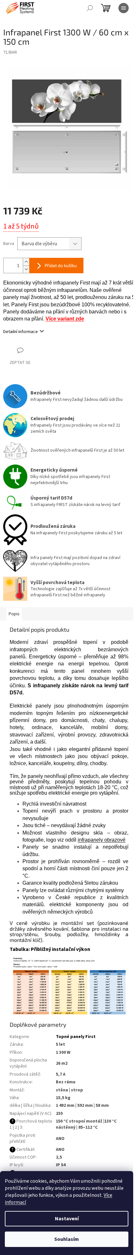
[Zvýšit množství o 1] (26, 262)
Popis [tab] (14, 614)
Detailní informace (20, 332)
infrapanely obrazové (101, 840)
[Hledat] (89, 8)
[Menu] (123, 8)
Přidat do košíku (61, 265)
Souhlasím (66, 1239)
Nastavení (67, 1218)
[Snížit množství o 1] (26, 269)
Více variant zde (65, 318)
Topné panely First (76, 1037)
